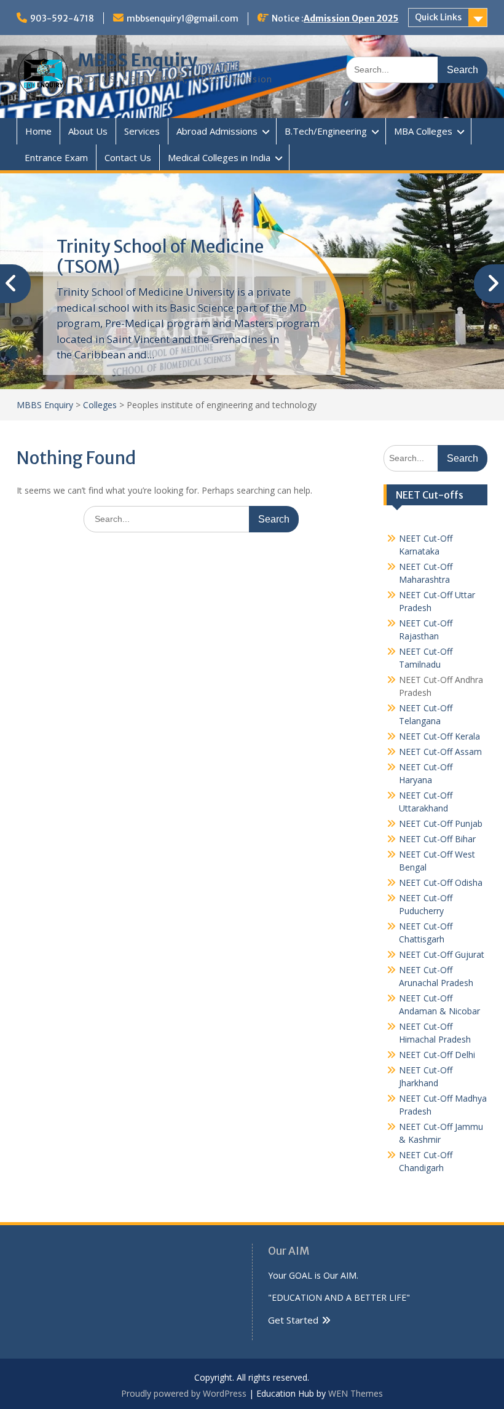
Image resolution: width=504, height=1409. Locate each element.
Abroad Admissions (217, 131)
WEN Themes (355, 1393)
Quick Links (438, 17)
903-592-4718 (62, 18)
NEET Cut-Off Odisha (440, 882)
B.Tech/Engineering (326, 131)
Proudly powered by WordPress (183, 1393)
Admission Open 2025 (351, 18)
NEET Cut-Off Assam (440, 751)
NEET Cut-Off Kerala (439, 736)
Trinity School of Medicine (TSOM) (160, 256)
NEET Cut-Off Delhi (437, 1054)
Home (38, 131)
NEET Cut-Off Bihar (437, 839)
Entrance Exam (56, 157)
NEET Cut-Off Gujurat (441, 954)
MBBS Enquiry (137, 60)
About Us (88, 131)
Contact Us (127, 157)
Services (142, 131)
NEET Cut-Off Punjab (440, 823)
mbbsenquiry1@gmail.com (182, 18)
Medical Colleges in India (219, 157)
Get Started (293, 1320)
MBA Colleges (423, 131)
